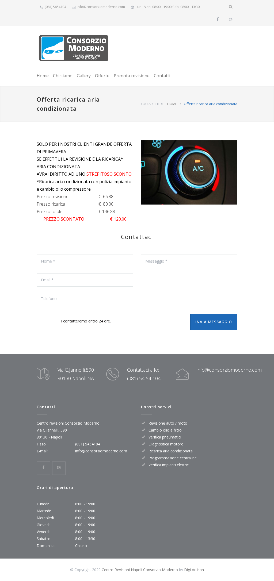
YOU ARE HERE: (153, 103)
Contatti (162, 76)
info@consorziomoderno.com (101, 6)
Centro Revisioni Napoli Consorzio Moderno (140, 569)
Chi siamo (63, 76)
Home (43, 76)
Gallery (84, 76)
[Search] (230, 6)
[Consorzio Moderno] (74, 48)
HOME (172, 103)
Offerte (102, 76)
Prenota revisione (132, 76)
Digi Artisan (194, 569)
